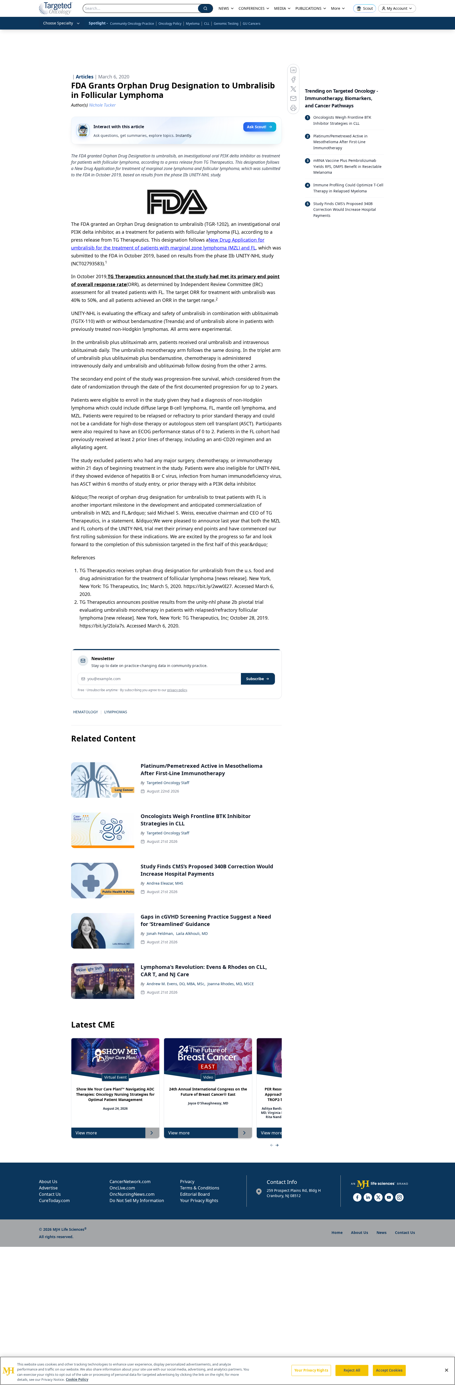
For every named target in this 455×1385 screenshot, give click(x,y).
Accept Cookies (389, 1370)
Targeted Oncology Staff (168, 782)
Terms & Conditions (199, 1188)
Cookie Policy (77, 1379)
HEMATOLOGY (85, 711)
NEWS (224, 8)
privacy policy (177, 690)
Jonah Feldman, (160, 933)
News (382, 1232)
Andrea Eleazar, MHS (165, 883)
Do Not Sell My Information (137, 1200)
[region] (227, 1371)
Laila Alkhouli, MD (192, 933)
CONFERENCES (252, 8)
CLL (206, 23)
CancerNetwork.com (130, 1181)
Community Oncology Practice (132, 23)
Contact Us (50, 1194)
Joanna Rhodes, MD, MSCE (230, 983)
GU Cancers (251, 23)
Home (337, 1232)
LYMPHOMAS (115, 711)
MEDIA (280, 8)
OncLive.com (122, 1188)
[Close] (446, 1370)
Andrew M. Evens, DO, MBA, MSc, (176, 983)
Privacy (187, 1181)
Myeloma (193, 23)
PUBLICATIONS (308, 8)
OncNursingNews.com (132, 1194)
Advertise (48, 1188)
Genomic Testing (226, 23)
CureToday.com (54, 1200)
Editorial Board (195, 1194)
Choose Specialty (58, 23)
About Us (48, 1181)
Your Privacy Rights (199, 1200)
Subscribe (255, 678)
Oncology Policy (170, 23)
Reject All (352, 1370)
